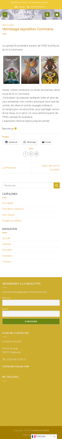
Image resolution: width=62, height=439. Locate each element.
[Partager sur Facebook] (25, 153)
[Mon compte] (47, 14)
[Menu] (5, 14)
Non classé (8, 25)
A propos (7, 255)
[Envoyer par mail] (31, 153)
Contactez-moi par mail (15, 366)
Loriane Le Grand (26, 14)
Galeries (6, 244)
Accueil (6, 238)
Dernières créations (13, 208)
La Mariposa (9, 167)
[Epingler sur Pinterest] (36, 153)
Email (5, 309)
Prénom (6, 297)
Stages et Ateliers (12, 220)
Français (40, 436)
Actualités (7, 203)
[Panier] (57, 14)
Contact (6, 261)
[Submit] (57, 185)
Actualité (7, 249)
